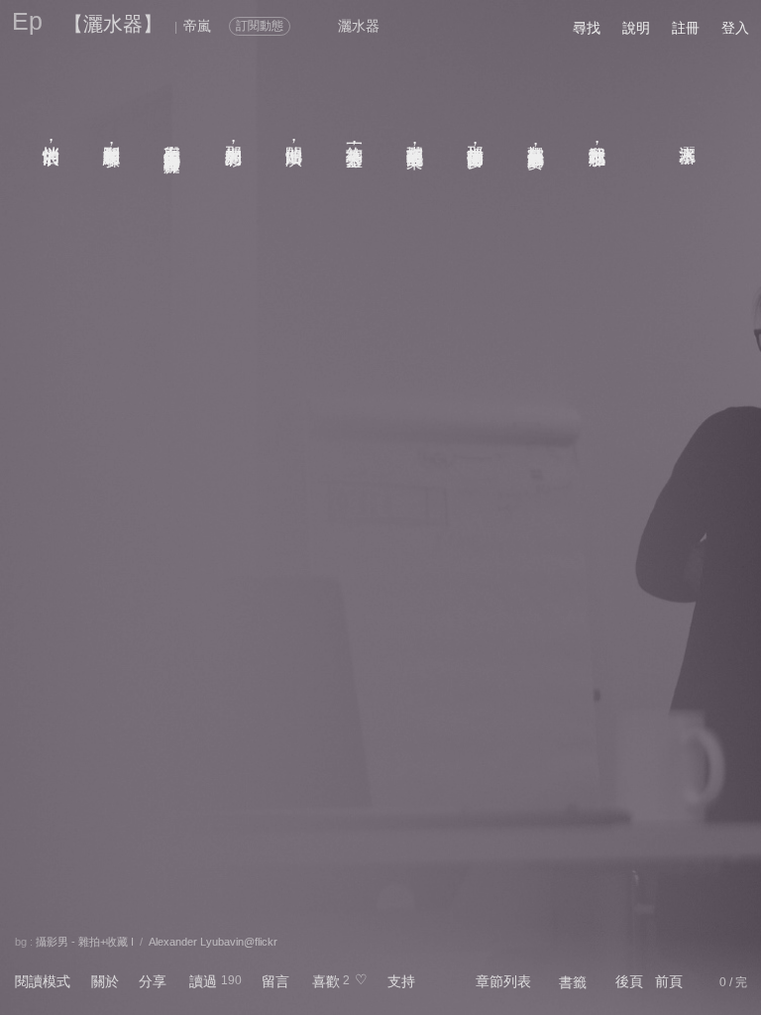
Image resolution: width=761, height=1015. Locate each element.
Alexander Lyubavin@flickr (213, 942)
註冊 (686, 28)
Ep (27, 21)
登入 (735, 28)
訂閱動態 (259, 26)
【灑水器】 (113, 24)
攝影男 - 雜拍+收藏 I (85, 942)
